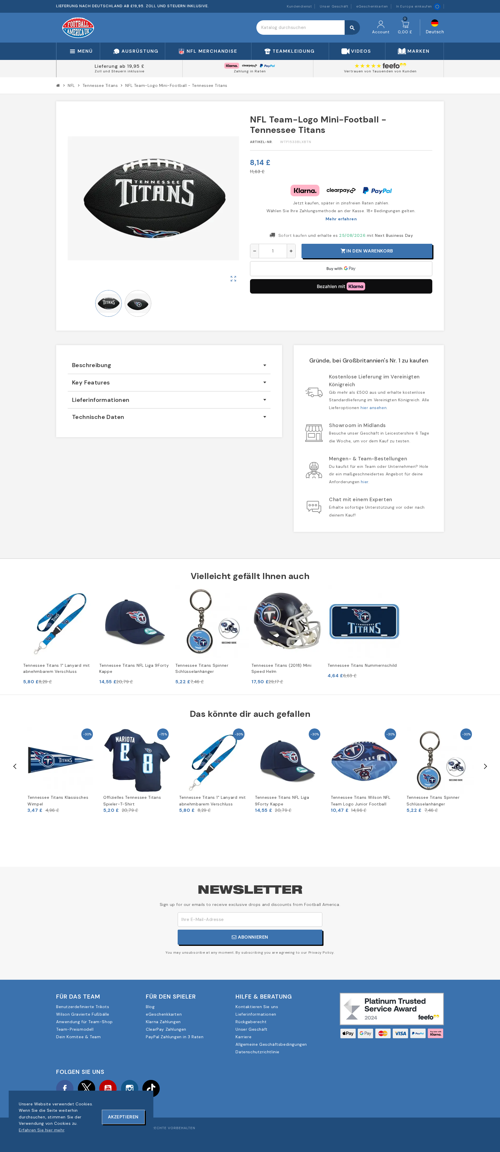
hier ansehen (374, 407)
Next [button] (485, 766)
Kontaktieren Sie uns (257, 1006)
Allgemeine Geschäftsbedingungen (271, 1044)
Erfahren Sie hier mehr (41, 1130)
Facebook (64, 1088)
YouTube (108, 1088)
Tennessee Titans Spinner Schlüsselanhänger (202, 668)
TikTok (151, 1088)
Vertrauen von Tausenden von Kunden (380, 71)
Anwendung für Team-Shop (84, 1021)
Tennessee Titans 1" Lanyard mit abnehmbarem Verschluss (56, 668)
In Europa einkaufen (414, 6)
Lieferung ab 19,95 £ (119, 66)
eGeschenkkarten (372, 6)
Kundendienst (299, 6)
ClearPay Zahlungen (166, 1029)
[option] (61, 770)
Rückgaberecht (251, 1021)
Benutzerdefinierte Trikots (82, 1006)
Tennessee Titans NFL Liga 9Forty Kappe (134, 668)
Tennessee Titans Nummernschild (362, 665)
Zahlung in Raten (250, 71)
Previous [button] (15, 766)
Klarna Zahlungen (163, 1021)
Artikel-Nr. (261, 142)
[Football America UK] (78, 27)
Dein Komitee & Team (78, 1036)
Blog (150, 1006)
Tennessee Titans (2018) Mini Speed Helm (281, 668)
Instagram (129, 1088)
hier (364, 481)
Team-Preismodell (75, 1029)
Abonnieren (253, 937)
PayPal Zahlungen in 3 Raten (174, 1036)
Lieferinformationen (256, 1014)
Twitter (86, 1088)
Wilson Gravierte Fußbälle (82, 1014)
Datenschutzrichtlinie (258, 1051)
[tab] (169, 365)
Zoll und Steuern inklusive (119, 71)
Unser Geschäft (334, 6)
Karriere (243, 1036)
